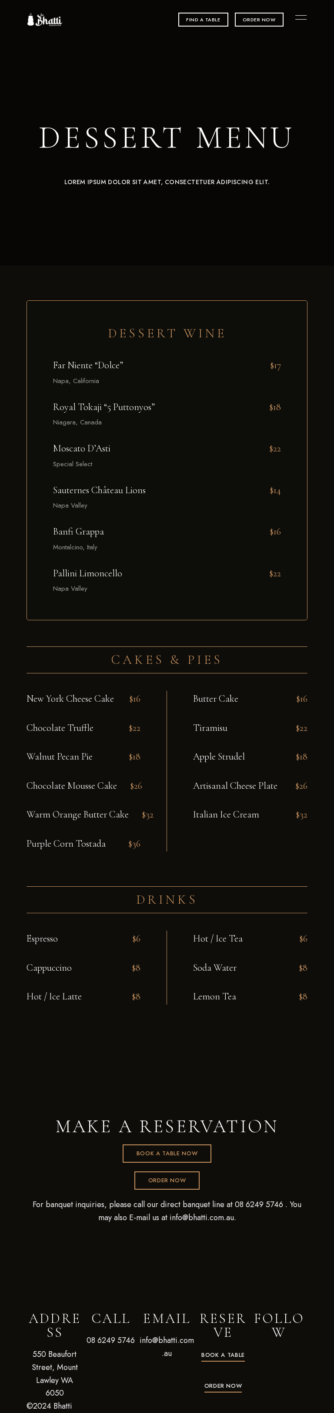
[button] (203, 20)
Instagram (294, 1352)
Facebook (264, 1352)
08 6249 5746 (259, 1204)
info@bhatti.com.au (202, 1217)
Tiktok (279, 1352)
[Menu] (298, 17)
